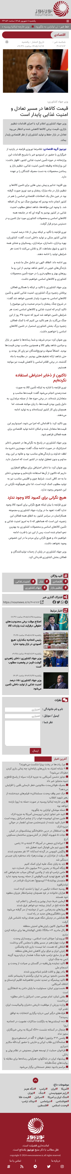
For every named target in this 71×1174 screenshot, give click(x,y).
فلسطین (42, 1106)
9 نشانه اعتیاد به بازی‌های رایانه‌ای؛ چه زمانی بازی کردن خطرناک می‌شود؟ (37, 770)
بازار (41, 581)
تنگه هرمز (29, 1089)
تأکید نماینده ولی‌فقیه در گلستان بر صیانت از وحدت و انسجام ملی (38, 965)
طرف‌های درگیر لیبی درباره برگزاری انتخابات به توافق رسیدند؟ (39, 1015)
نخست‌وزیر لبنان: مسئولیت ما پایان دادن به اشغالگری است (38, 990)
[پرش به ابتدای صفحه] (35, 1080)
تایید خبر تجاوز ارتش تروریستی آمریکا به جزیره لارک (38, 814)
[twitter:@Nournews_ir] (48, 1167)
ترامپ (42, 1089)
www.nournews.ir (35, 1155)
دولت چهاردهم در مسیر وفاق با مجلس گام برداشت (38, 943)
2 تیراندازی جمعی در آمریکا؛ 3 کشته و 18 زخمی (40, 843)
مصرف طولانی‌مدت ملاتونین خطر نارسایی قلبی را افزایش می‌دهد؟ (36, 787)
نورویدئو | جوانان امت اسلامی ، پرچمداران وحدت (39, 938)
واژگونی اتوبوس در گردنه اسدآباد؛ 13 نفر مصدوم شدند (37, 851)
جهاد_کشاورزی (33, 588)
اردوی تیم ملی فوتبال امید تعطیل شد (46, 847)
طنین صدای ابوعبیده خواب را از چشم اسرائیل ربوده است (35, 818)
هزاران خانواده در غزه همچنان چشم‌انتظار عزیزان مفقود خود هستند (37, 895)
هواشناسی (61, 1101)
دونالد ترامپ (28, 1101)
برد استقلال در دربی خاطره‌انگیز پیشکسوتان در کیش (37, 831)
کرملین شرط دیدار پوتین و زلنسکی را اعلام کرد (41, 901)
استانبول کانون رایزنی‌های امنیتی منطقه (44, 926)
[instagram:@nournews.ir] (62, 1167)
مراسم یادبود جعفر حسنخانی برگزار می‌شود (43, 1067)
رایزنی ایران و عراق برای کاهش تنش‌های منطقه (40, 951)
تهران (30, 1093)
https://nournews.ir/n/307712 (21, 602)
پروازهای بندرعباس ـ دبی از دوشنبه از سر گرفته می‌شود (36, 909)
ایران (53, 1089)
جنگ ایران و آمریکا (57, 1097)
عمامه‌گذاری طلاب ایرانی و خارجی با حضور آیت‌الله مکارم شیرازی (37, 1044)
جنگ (41, 1093)
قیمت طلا (24, 1097)
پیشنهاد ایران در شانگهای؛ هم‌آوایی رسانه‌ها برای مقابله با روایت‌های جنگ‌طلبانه (36, 1061)
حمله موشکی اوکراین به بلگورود (48, 810)
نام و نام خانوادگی (53, 709)
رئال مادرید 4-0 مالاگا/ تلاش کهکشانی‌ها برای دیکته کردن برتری (36, 932)
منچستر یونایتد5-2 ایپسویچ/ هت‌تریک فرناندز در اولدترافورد (40, 882)
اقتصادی (57, 581)
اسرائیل (38, 1097)
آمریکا (64, 1089)
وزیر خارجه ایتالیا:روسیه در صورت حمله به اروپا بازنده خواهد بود (38, 804)
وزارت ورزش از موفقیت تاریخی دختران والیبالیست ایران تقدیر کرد (37, 1007)
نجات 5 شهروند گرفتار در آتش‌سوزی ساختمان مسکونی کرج (37, 837)
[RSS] (21, 1167)
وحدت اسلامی (59, 1106)
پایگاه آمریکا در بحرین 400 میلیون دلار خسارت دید (39, 868)
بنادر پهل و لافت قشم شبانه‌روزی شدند (45, 972)
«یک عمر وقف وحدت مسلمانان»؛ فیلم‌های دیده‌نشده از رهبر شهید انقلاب (37, 795)
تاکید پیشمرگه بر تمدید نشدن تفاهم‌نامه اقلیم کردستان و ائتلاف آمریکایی (36, 982)
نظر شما (48, 722)
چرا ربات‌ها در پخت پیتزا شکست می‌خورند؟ (42, 764)
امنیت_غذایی (23, 581)
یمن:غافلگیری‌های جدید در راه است (46, 913)
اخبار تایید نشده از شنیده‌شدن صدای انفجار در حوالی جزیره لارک (38, 824)
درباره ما (55, 1161)
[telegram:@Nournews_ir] (35, 1167)
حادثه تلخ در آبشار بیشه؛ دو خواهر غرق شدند (41, 905)
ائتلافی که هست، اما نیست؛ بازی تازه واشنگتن (40, 947)
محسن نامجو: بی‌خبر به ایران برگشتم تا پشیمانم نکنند (37, 976)
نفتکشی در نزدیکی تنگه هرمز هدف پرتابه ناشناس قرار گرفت (38, 920)
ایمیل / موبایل (51, 716)
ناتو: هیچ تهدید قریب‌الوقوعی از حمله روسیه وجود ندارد (36, 876)
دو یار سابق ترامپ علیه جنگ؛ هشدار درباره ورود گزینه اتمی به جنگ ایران (38, 957)
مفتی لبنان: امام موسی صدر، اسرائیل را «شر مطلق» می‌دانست (39, 998)
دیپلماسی (45, 1101)
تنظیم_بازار (56, 588)
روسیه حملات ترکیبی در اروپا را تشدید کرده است (40, 889)
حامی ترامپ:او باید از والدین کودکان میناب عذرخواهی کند (35, 872)
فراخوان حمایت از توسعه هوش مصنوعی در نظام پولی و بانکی (37, 1052)
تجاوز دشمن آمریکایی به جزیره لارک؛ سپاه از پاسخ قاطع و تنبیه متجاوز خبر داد (36, 779)
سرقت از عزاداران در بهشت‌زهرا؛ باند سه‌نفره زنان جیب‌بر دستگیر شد (36, 857)
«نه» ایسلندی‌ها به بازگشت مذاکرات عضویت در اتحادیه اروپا (37, 1023)
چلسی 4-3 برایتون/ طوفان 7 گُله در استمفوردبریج (39, 1038)
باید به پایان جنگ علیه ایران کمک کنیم (45, 864)
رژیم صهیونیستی (58, 1093)
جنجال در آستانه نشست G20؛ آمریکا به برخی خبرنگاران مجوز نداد (37, 1032)
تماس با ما (15, 1161)
